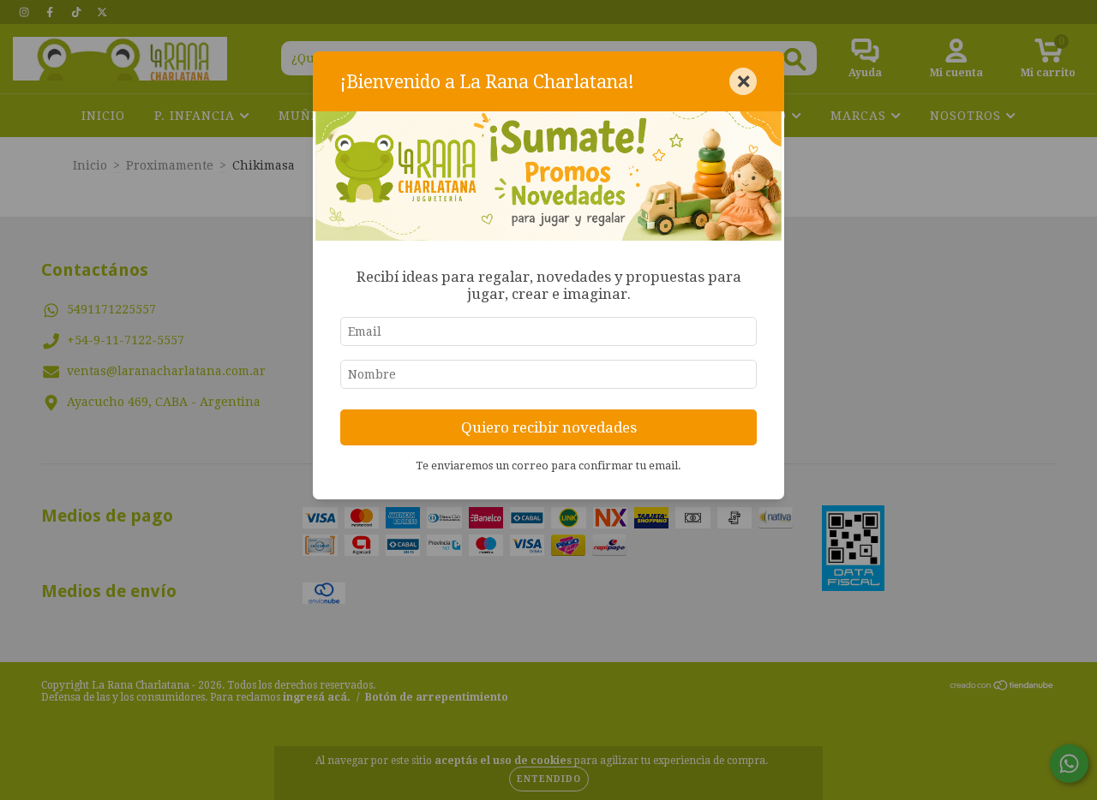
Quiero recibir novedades (549, 427)
